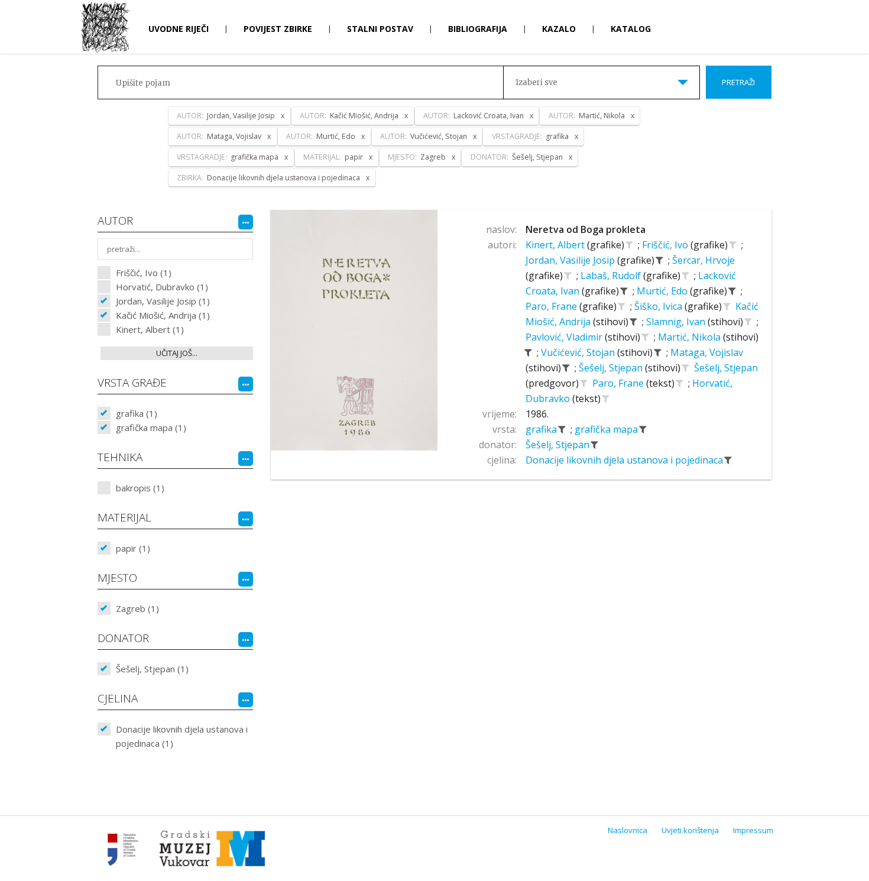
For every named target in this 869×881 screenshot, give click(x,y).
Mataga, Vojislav (706, 352)
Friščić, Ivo (666, 244)
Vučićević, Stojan (579, 352)
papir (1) (133, 548)
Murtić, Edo (663, 290)
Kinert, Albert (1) (150, 329)
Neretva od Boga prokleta (586, 229)
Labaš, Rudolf (612, 275)
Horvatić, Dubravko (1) (162, 287)
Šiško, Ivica (659, 306)
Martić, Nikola (690, 337)
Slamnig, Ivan (677, 321)
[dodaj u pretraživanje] (629, 244)
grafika (542, 429)
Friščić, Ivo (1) (143, 272)
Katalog (631, 28)
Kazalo (559, 28)
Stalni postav (380, 28)
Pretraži (738, 82)
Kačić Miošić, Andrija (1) (163, 315)
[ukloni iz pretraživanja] (660, 260)
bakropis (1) (140, 488)
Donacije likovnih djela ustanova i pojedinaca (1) (182, 736)
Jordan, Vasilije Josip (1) (163, 301)
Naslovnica (627, 830)
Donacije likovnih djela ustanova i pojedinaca (625, 460)
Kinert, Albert (556, 244)
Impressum (753, 830)
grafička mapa (607, 429)
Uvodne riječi (178, 28)
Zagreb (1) (137, 608)
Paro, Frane (552, 306)
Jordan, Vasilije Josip (571, 260)
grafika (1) (136, 413)
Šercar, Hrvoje (703, 260)
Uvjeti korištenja (690, 830)
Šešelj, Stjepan (612, 367)
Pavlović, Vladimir (565, 337)
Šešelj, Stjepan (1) (152, 669)
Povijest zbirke (278, 28)
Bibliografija (477, 28)
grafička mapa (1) (151, 427)
